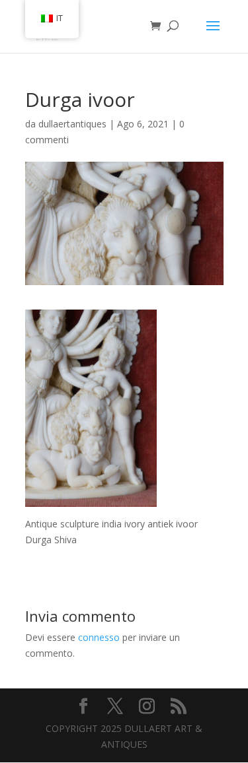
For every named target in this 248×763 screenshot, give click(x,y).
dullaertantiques (72, 123)
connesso (99, 637)
